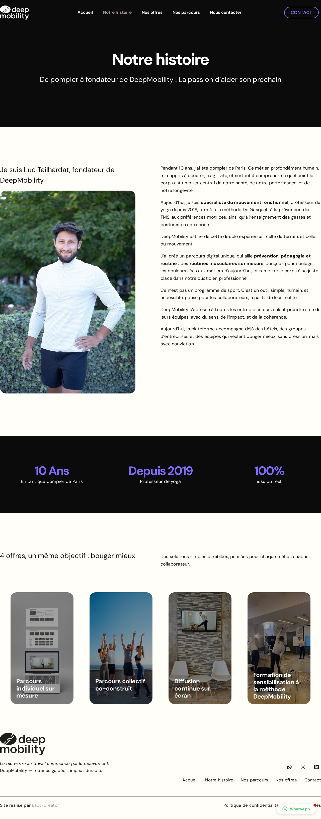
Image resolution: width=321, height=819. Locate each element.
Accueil (85, 12)
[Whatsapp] (289, 766)
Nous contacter (226, 12)
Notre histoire (117, 12)
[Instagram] (302, 766)
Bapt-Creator (45, 805)
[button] (296, 809)
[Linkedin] (316, 766)
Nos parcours (186, 12)
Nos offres (152, 12)
